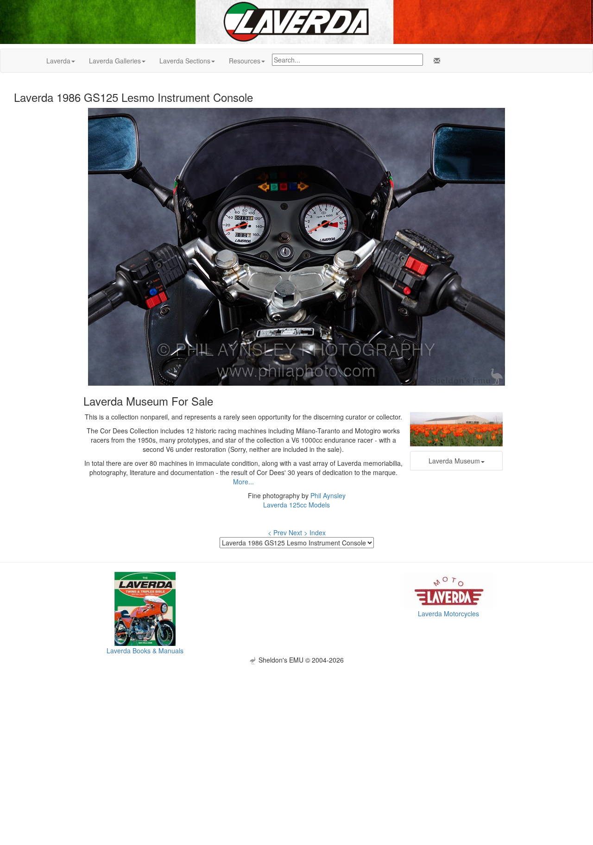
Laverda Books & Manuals (145, 650)
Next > (298, 532)
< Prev (277, 532)
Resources (244, 60)
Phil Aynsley (328, 495)
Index (317, 532)
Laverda (58, 60)
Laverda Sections (184, 60)
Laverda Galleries (115, 60)
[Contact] (435, 60)
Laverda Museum (454, 460)
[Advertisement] (296, 729)
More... (243, 481)
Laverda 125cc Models (296, 504)
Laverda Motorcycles (448, 613)
